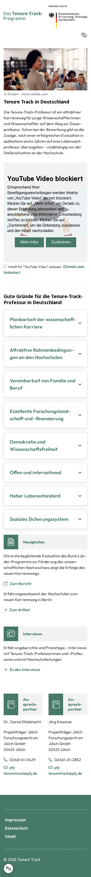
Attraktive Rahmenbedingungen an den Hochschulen (42, 353)
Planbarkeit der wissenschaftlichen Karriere (43, 323)
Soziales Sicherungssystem (39, 519)
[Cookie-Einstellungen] (8, 868)
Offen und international (35, 472)
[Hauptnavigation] (83, 35)
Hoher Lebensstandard (35, 496)
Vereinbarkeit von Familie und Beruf (42, 384)
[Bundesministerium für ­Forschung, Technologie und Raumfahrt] (68, 16)
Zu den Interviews (24, 669)
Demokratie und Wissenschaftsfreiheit (34, 445)
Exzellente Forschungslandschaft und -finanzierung (40, 414)
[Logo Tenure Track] (23, 16)
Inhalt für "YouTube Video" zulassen (35, 267)
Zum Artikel (19, 609)
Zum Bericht (20, 583)
